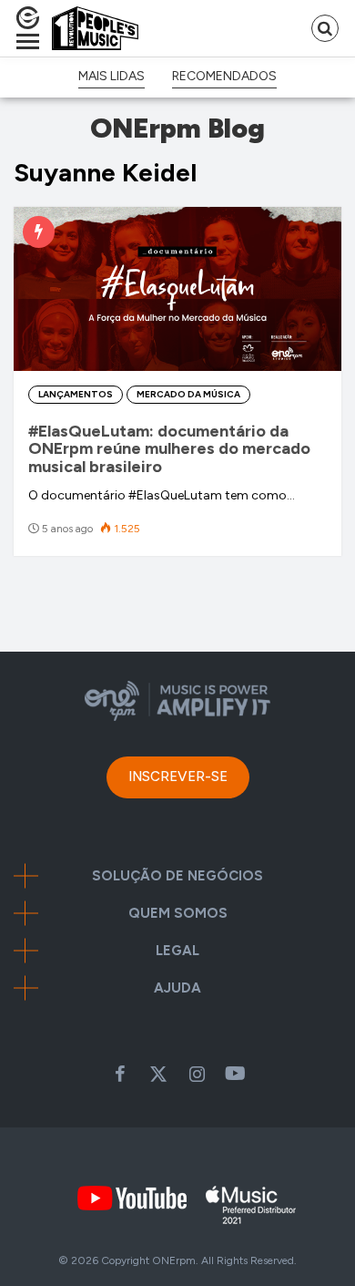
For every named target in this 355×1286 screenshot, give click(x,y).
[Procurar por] (325, 28)
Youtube (234, 1073)
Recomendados (224, 76)
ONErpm (174, 1260)
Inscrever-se (178, 776)
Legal (177, 951)
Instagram (196, 1073)
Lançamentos (75, 394)
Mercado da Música (188, 394)
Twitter (158, 1073)
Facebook (120, 1073)
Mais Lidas (111, 76)
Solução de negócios (177, 876)
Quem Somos (178, 914)
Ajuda (177, 988)
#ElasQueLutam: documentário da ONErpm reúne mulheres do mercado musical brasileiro (169, 449)
